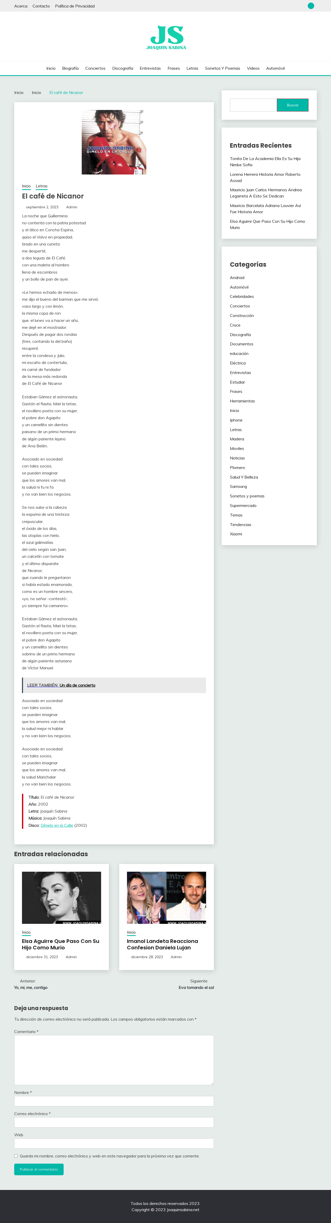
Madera (237, 438)
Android (237, 277)
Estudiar (237, 382)
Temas (236, 515)
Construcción (242, 315)
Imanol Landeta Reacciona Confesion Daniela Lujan (162, 944)
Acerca (20, 6)
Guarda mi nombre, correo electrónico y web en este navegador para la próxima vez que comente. (110, 1155)
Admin (71, 207)
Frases (174, 68)
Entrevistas (150, 68)
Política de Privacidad (75, 6)
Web (18, 1134)
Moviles (237, 448)
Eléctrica (238, 363)
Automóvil (275, 68)
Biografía (70, 68)
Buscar (293, 105)
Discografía (122, 68)
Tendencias (240, 524)
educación (239, 353)
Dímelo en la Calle (57, 825)
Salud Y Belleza (244, 477)
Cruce (235, 325)
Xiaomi (236, 533)
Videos (253, 68)
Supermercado (243, 505)
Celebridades (242, 296)
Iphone (236, 420)
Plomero (237, 467)
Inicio (51, 68)
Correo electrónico (32, 1113)
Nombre (23, 1092)
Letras (192, 68)
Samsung (238, 486)
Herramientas (242, 400)
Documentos (241, 343)
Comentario (26, 1031)
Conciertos (95, 68)
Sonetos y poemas (222, 68)
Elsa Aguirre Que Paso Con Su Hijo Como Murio (60, 944)
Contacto (41, 6)
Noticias (237, 457)
